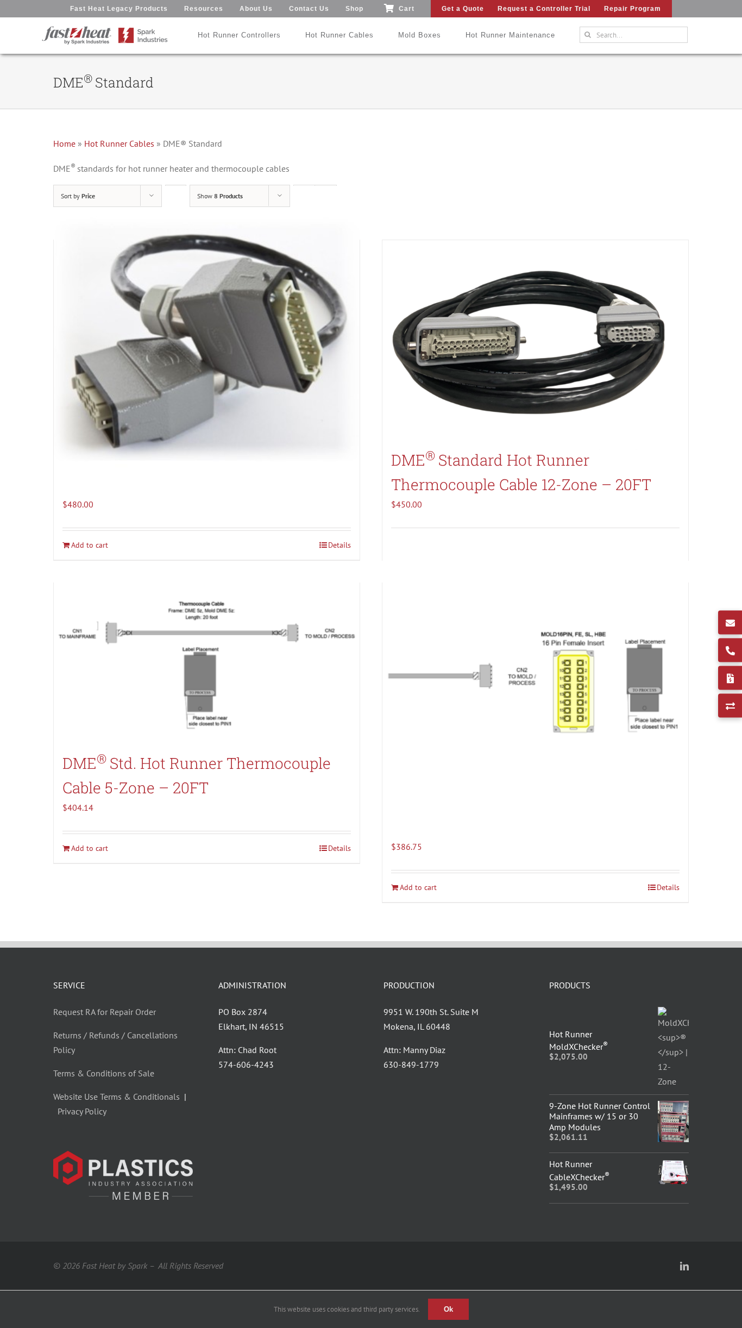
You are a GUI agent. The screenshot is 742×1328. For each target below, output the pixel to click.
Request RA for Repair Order (104, 1011)
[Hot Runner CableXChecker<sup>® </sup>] (673, 1166)
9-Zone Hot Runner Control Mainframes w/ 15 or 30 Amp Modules (599, 1116)
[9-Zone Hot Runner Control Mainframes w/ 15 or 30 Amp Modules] (673, 1108)
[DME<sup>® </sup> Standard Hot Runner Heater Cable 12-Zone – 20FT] (207, 338)
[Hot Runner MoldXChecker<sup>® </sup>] (673, 1013)
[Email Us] (730, 623)
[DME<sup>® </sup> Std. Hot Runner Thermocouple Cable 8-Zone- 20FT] (535, 681)
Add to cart (89, 848)
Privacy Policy (82, 1111)
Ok (448, 1309)
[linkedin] (684, 1266)
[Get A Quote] (730, 678)
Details (339, 848)
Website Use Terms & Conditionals (118, 1096)
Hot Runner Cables (119, 143)
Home (64, 143)
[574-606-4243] (730, 650)
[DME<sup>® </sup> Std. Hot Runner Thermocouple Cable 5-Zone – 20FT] (207, 661)
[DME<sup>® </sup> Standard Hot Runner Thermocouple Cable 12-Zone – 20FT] (535, 338)
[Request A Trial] (730, 706)
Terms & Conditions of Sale (103, 1073)
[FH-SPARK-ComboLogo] (105, 29)
